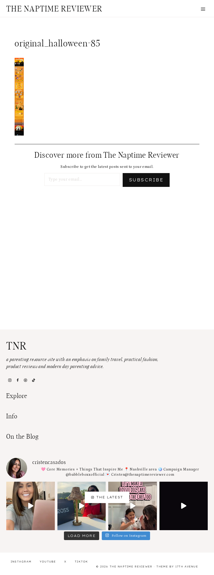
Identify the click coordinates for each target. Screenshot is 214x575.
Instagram (21, 561)
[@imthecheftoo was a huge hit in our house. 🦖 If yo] (132, 506)
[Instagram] (9, 380)
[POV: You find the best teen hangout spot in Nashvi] (183, 506)
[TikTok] (33, 380)
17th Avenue (186, 566)
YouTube (48, 561)
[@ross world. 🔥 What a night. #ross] (81, 506)
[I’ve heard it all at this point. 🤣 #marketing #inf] (30, 506)
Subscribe (146, 179)
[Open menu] (203, 9)
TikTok (81, 561)
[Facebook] (17, 380)
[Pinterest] (25, 380)
